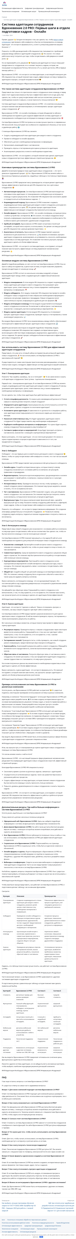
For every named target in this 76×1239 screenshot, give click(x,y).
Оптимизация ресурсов (28, 1232)
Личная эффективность (10, 1232)
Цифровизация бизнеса (54, 8)
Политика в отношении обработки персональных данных (27, 1220)
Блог (3, 1220)
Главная (4, 17)
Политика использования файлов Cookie (16, 1223)
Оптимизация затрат (28, 11)
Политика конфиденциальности (43, 1223)
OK (41, 1237)
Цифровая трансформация (34, 8)
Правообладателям (62, 1223)
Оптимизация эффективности (12, 8)
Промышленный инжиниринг (49, 11)
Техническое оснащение (10, 11)
